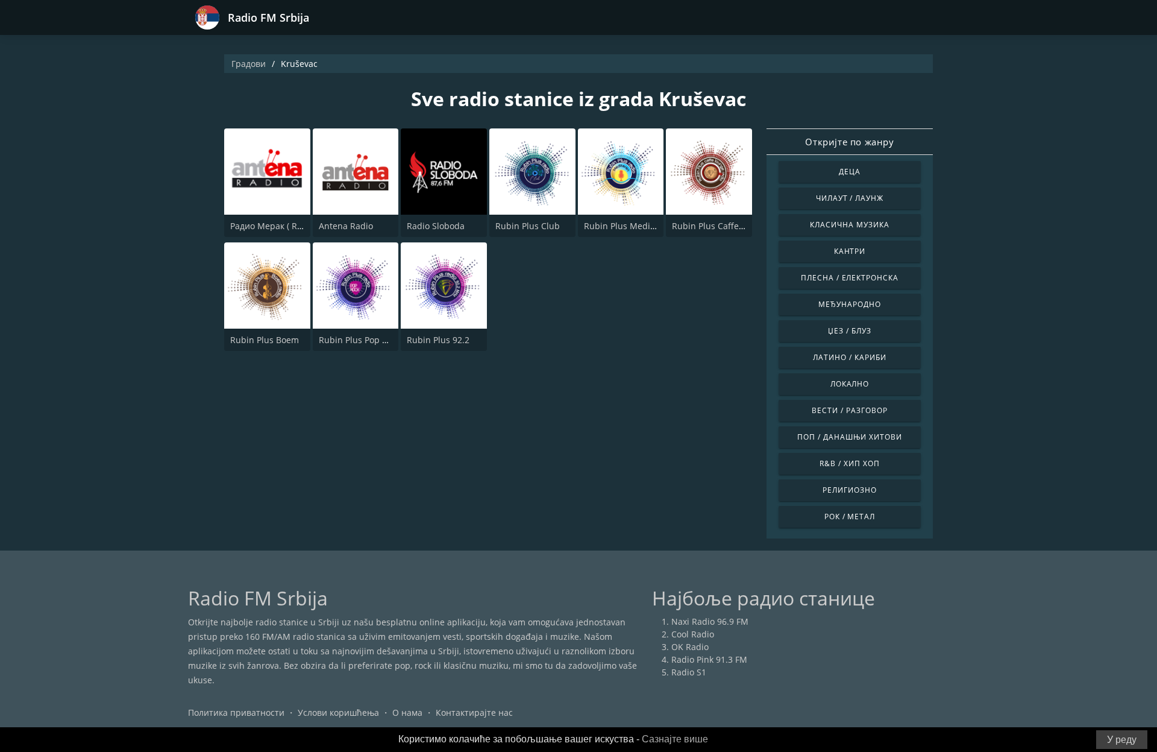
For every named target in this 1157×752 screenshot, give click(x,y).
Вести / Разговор (849, 410)
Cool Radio (692, 634)
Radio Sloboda (436, 226)
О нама (407, 712)
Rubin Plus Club (527, 226)
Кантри (850, 251)
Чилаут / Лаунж (849, 198)
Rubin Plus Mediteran (628, 226)
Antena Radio (346, 226)
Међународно (849, 304)
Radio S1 (688, 672)
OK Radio (690, 646)
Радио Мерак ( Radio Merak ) (288, 226)
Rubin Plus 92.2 (438, 340)
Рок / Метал (850, 516)
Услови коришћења (338, 712)
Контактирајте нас (474, 712)
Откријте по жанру (849, 142)
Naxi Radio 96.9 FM (709, 621)
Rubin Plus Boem (264, 340)
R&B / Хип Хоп (849, 463)
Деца (850, 171)
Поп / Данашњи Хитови (849, 437)
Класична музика (849, 225)
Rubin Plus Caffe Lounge (721, 226)
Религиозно (850, 490)
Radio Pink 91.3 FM (709, 659)
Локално (850, 384)
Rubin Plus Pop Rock (360, 340)
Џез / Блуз (849, 331)
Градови (248, 63)
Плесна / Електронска (849, 278)
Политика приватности (236, 712)
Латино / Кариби (849, 357)
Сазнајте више (675, 739)
